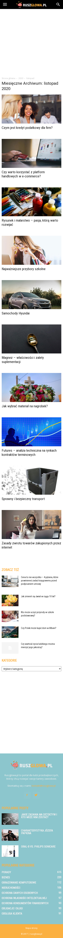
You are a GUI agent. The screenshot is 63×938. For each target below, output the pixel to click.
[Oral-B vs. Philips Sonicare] (10, 851)
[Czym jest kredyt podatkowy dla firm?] (31, 109)
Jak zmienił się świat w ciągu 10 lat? (38, 596)
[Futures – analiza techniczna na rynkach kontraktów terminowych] (31, 431)
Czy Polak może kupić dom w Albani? (38, 628)
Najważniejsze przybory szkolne (24, 269)
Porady (6, 872)
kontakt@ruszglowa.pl (44, 785)
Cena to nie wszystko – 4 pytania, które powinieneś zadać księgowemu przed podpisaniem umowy (39, 580)
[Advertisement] (31, 42)
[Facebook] (27, 795)
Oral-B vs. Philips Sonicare (38, 846)
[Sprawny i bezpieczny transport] (31, 480)
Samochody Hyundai (16, 313)
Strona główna (8, 78)
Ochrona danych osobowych (20, 892)
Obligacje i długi (12, 908)
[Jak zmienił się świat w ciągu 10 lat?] (10, 600)
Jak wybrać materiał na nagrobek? (25, 406)
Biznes (6, 877)
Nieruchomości (11, 887)
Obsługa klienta (12, 913)
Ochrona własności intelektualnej (24, 898)
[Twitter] (36, 795)
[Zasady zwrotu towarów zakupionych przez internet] (31, 524)
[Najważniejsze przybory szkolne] (31, 250)
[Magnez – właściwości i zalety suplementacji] (31, 338)
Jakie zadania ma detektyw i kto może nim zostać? (39, 816)
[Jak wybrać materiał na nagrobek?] (31, 387)
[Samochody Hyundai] (31, 294)
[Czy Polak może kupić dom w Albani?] (10, 632)
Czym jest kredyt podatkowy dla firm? (27, 128)
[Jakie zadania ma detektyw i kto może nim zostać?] (10, 819)
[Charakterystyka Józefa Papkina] (10, 835)
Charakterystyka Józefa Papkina (37, 832)
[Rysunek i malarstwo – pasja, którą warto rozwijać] (31, 201)
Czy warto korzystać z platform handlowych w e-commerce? (23, 174)
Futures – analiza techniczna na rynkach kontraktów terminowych (29, 452)
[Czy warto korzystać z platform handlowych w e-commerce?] (31, 153)
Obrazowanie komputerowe (19, 882)
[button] (58, 4)
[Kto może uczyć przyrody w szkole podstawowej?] (10, 616)
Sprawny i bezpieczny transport (23, 499)
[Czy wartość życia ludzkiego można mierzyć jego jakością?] (10, 648)
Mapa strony (31, 928)
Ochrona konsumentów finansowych (25, 903)
